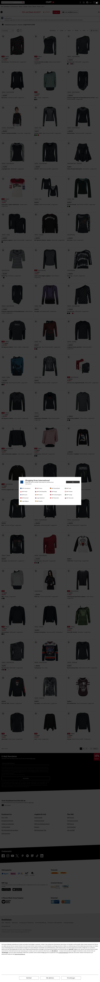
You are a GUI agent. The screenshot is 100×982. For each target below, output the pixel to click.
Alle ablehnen (50, 978)
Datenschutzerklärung (20, 954)
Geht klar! (29, 978)
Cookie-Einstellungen (63, 952)
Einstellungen (71, 978)
